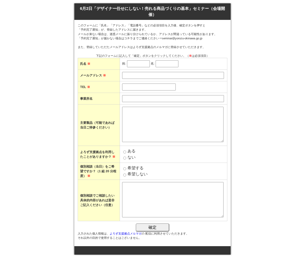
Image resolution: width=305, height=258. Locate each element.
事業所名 (86, 98)
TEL (85, 87)
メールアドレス (93, 75)
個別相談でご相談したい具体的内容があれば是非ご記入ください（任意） (97, 200)
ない (131, 157)
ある (131, 151)
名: (153, 63)
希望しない (137, 174)
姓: (124, 63)
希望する (135, 168)
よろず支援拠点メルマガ (126, 233)
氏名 (85, 63)
